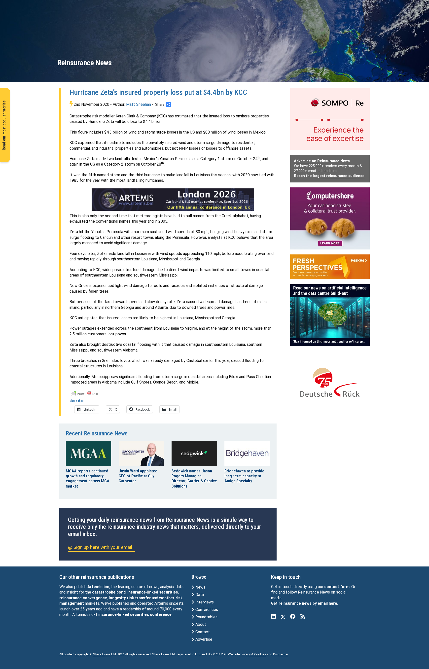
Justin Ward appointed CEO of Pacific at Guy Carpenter (138, 476)
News (199, 587)
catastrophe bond (109, 592)
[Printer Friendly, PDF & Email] (85, 393)
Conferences (206, 609)
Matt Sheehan (138, 104)
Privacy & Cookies (253, 654)
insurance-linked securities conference (135, 614)
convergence (95, 598)
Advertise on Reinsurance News (322, 161)
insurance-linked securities (152, 592)
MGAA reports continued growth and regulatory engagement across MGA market (87, 478)
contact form (337, 586)
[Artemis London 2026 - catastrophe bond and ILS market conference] (173, 199)
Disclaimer (280, 654)
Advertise (203, 639)
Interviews (204, 602)
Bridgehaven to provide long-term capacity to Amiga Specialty (244, 476)
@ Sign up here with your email (100, 547)
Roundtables (205, 617)
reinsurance (70, 598)
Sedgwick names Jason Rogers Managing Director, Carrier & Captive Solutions (194, 478)
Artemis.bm (98, 586)
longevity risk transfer (130, 598)
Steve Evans (101, 654)
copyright (82, 654)
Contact (202, 632)
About (200, 624)
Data (199, 594)
